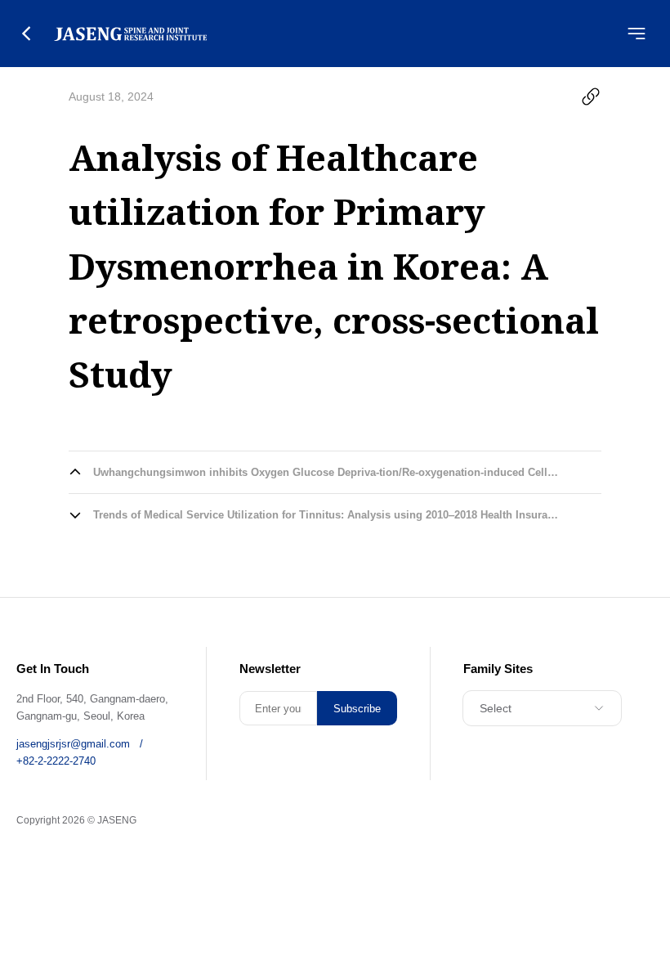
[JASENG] (130, 33)
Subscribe (357, 708)
